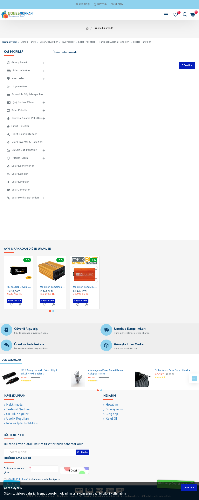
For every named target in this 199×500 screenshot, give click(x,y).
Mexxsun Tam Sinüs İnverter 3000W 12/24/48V (85, 287)
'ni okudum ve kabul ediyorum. (35, 479)
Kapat (190, 487)
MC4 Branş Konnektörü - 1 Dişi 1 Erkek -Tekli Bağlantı (39, 372)
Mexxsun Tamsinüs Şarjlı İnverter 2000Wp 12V (52, 287)
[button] (50, 311)
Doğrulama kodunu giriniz (14, 470)
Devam (186, 65)
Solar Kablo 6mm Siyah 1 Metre (172, 370)
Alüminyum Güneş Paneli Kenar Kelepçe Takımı (105, 372)
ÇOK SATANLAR (11, 360)
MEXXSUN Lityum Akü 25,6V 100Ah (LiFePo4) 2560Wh (19, 287)
